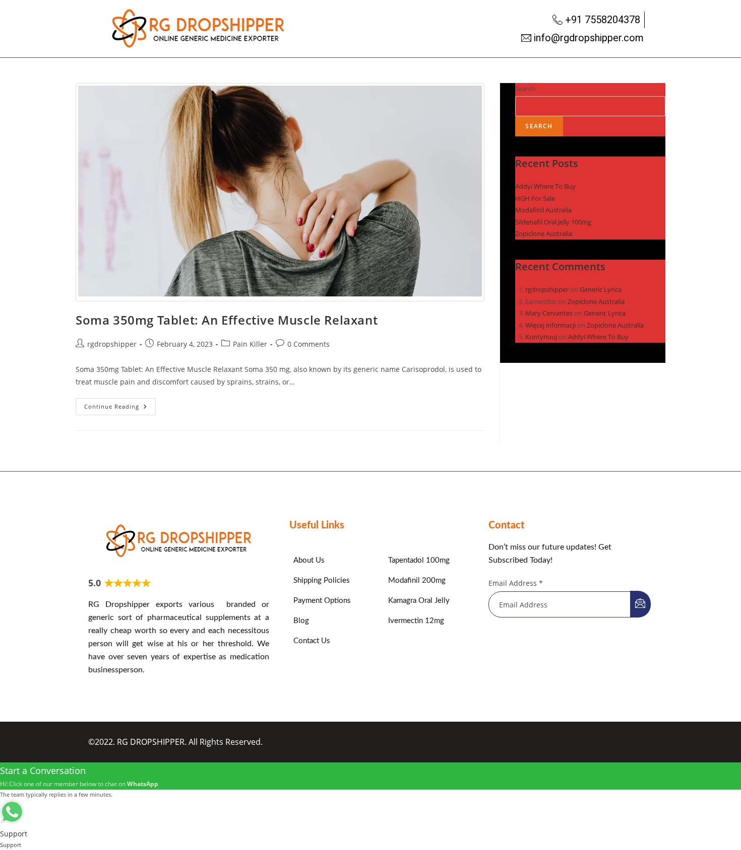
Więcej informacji (550, 325)
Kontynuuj (541, 336)
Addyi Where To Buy (545, 186)
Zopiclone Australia (543, 233)
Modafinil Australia (543, 209)
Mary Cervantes (549, 313)
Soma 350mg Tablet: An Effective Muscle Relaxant (227, 320)
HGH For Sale (535, 198)
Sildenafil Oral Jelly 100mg (553, 221)
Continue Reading (120, 404)
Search (525, 88)
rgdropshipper (112, 344)
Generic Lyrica (601, 289)
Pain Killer (250, 344)
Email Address (515, 583)
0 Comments (308, 344)
